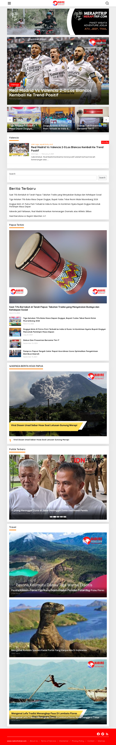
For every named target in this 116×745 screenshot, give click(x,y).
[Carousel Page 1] (51, 516)
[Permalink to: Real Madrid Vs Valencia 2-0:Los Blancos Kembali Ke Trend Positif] (58, 71)
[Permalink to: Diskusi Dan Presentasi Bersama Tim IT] (58, 119)
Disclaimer (63, 741)
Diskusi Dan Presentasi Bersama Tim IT (55, 127)
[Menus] (9, 3)
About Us (34, 741)
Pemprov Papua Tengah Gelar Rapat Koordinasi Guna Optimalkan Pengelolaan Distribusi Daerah (90, 122)
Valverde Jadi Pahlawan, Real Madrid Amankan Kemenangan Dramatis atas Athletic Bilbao (50, 211)
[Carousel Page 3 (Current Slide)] (58, 516)
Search (12, 173)
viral (51, 144)
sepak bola (44, 144)
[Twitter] (103, 734)
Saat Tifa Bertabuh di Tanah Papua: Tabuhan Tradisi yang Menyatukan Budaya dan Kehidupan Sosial (55, 194)
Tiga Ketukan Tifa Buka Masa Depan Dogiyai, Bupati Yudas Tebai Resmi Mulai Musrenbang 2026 (53, 199)
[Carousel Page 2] (54, 516)
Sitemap (101, 741)
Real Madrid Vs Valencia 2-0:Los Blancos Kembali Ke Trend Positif (50, 92)
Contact (90, 741)
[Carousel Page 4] (61, 516)
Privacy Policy (78, 741)
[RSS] (107, 734)
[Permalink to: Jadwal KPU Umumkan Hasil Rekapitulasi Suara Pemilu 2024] (58, 487)
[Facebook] (98, 734)
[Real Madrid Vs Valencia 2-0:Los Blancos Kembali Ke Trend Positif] (48, 159)
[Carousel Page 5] (64, 516)
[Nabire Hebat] (58, 3)
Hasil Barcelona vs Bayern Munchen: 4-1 (27, 216)
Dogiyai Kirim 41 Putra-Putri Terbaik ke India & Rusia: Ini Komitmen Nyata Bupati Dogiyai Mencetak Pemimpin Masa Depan (23, 127)
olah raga (35, 144)
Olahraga (15, 84)
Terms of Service (48, 741)
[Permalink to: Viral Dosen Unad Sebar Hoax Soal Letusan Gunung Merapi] (58, 403)
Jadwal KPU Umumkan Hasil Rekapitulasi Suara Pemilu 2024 (43, 510)
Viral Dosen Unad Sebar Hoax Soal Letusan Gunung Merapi (41, 439)
